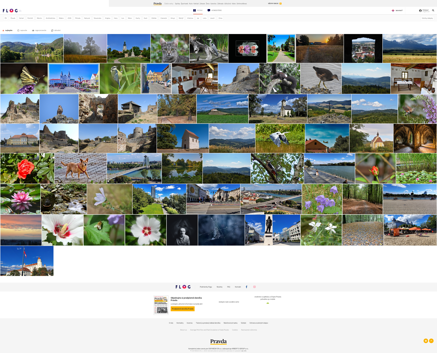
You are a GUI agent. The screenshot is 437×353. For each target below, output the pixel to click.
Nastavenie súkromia (249, 330)
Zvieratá (163, 18)
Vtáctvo (190, 18)
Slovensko (97, 18)
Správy (177, 3)
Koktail (196, 3)
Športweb (184, 3)
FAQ (228, 287)
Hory (115, 18)
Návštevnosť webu (231, 323)
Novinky (219, 287)
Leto (204, 18)
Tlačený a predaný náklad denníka (208, 323)
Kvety (138, 18)
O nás (171, 323)
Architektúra (50, 18)
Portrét (30, 18)
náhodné (57, 30)
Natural (87, 18)
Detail (21, 18)
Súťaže (243, 323)
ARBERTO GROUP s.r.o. (240, 348)
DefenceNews (242, 3)
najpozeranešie (40, 30)
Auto (191, 3)
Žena (208, 3)
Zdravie (202, 3)
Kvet (145, 18)
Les (122, 18)
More (130, 18)
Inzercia (189, 323)
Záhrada (220, 3)
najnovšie (23, 30)
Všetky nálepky (427, 18)
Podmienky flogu (206, 287)
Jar (198, 18)
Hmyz (173, 18)
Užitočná (227, 3)
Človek (13, 18)
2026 (69, 18)
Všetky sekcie (273, 3)
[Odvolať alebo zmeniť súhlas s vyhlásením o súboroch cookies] (426, 341)
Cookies (235, 330)
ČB (6, 18)
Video (234, 3)
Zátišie (153, 18)
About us (183, 330)
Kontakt (238, 287)
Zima (220, 18)
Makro (61, 18)
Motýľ (181, 18)
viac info (243, 351)
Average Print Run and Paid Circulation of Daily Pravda (209, 330)
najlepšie (8, 30)
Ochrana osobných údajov (259, 323)
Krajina (107, 18)
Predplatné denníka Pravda (182, 308)
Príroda (77, 18)
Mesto (39, 18)
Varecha (213, 3)
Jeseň (212, 18)
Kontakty (180, 323)
